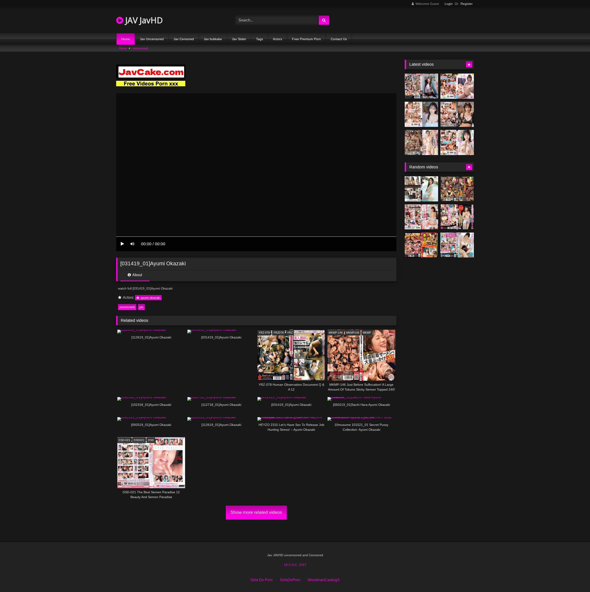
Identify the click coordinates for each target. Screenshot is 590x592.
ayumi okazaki (150, 297)
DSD (151, 440)
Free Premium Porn (306, 39)
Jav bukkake (213, 39)
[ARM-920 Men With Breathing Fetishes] (457, 245)
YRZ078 (278, 332)
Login (449, 4)
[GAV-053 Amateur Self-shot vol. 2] (421, 245)
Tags (259, 39)
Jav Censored (184, 39)
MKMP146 (352, 332)
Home (125, 39)
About (137, 275)
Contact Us (339, 39)
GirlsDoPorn (290, 580)
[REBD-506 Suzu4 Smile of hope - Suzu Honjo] (421, 188)
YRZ (290, 332)
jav (141, 307)
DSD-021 (124, 440)
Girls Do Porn (262, 580)
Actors (277, 39)
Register (466, 4)
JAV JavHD (143, 20)
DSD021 (139, 440)
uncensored (140, 48)
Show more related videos (256, 512)
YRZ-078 (264, 332)
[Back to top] (576, 578)
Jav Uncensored (152, 39)
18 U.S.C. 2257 (295, 565)
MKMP (367, 332)
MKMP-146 (336, 332)
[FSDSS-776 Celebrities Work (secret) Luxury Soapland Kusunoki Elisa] (457, 114)
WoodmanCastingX (324, 580)
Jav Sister (239, 39)
